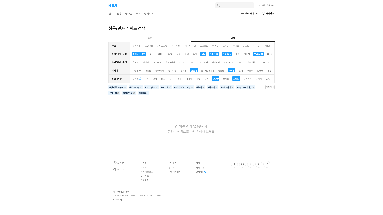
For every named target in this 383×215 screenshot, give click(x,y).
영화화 (259, 78)
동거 (241, 62)
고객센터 (121, 163)
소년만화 (149, 45)
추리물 (236, 45)
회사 (152, 54)
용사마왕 (172, 70)
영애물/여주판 (139, 54)
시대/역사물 (190, 45)
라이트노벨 (162, 45)
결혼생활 (251, 62)
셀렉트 (147, 13)
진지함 (226, 78)
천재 (241, 70)
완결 (163, 78)
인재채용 (200, 172)
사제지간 (216, 62)
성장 (178, 54)
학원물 (215, 45)
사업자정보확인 (156, 195)
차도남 (231, 70)
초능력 (250, 70)
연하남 (182, 62)
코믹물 (226, 45)
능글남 (221, 70)
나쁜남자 (137, 70)
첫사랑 (136, 62)
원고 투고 (172, 167)
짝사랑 (146, 62)
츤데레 (260, 70)
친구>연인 (170, 62)
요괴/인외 (213, 54)
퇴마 (237, 54)
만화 (110, 13)
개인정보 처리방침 (128, 195)
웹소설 (128, 13)
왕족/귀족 (159, 70)
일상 (187, 54)
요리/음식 (226, 54)
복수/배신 (271, 54)
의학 (170, 54)
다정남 (148, 70)
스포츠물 (204, 45)
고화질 (136, 78)
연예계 (247, 54)
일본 (179, 78)
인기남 (183, 70)
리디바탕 (144, 180)
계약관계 (157, 62)
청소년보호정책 (142, 195)
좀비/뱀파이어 (207, 70)
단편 (268, 78)
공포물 (246, 45)
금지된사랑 (264, 62)
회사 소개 (200, 167)
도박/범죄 (258, 54)
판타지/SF (176, 45)
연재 (155, 78)
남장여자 (272, 70)
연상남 (192, 62)
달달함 (216, 78)
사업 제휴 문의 (174, 172)
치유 (198, 78)
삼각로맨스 (229, 62)
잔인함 (236, 78)
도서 (138, 13)
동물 (195, 54)
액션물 (256, 45)
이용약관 (116, 195)
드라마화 (247, 78)
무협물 (267, 45)
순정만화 (137, 45)
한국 (171, 78)
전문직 (194, 70)
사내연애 (204, 62)
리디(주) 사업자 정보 (121, 192)
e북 (147, 78)
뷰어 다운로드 (147, 172)
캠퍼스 (161, 54)
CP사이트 (145, 176)
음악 (203, 54)
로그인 (267, 5)
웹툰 (119, 13)
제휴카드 (144, 167)
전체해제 (270, 87)
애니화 (189, 78)
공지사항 (121, 169)
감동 (206, 78)
